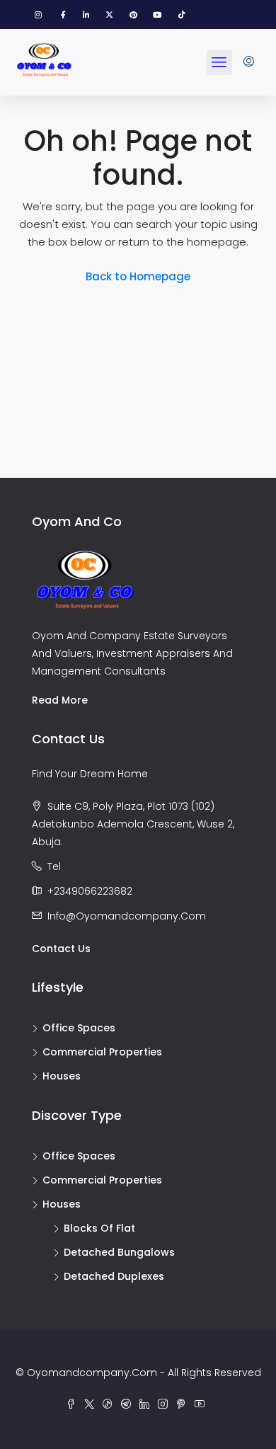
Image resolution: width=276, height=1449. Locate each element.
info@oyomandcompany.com (126, 916)
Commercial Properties (102, 1052)
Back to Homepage (138, 276)
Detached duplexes (114, 1276)
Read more (60, 700)
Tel (54, 866)
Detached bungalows (119, 1252)
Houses (61, 1076)
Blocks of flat (99, 1228)
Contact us (61, 948)
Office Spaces (78, 1028)
